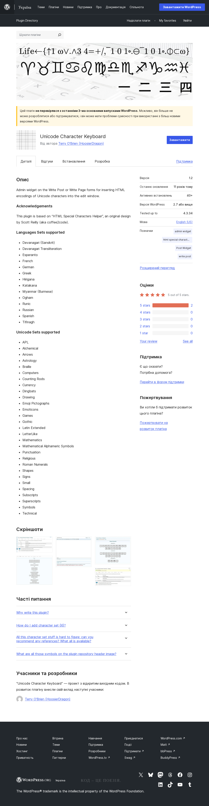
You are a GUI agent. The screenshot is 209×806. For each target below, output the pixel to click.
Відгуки (47, 161)
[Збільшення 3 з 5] (86, 542)
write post (185, 256)
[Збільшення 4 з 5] (125, 542)
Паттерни (59, 757)
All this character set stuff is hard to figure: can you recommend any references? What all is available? (54, 639)
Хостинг (22, 751)
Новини (21, 744)
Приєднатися (134, 738)
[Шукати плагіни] (60, 35)
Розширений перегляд (157, 268)
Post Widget (183, 248)
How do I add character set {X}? (41, 625)
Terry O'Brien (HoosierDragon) (81, 143)
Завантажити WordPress (182, 7)
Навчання (95, 738)
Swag (130, 757)
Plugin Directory (27, 20)
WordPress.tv (99, 757)
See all (188, 341)
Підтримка (184, 161)
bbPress (168, 751)
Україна (60, 780)
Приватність (24, 757)
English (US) (184, 222)
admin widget (183, 231)
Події (128, 744)
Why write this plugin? (32, 613)
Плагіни (57, 751)
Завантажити (179, 140)
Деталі (26, 161)
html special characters (177, 239)
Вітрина (57, 738)
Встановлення (73, 161)
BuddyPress (170, 757)
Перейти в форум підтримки (162, 382)
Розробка (102, 161)
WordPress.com (173, 738)
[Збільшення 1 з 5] (47, 542)
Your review (148, 341)
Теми (56, 744)
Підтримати (134, 751)
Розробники (97, 751)
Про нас (22, 738)
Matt (165, 744)
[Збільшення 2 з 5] (47, 561)
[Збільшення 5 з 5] (125, 573)
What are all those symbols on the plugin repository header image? (66, 654)
